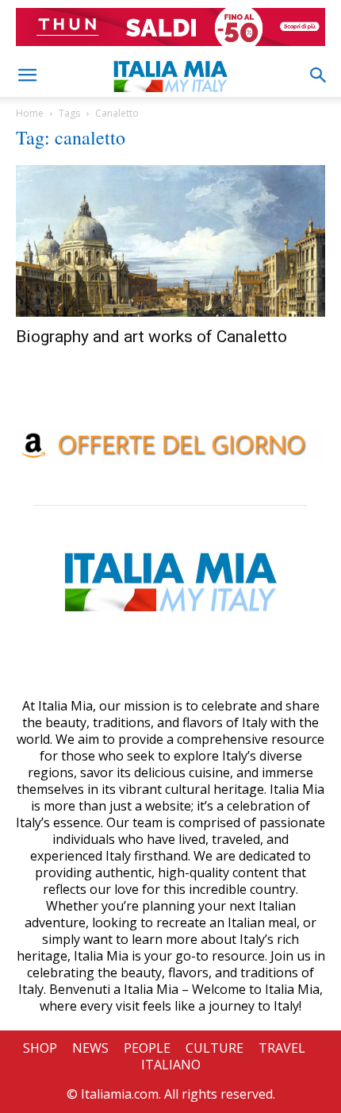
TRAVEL (282, 1048)
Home (30, 113)
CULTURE (214, 1048)
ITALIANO (171, 1064)
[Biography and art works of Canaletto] (170, 241)
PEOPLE (147, 1048)
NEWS (90, 1048)
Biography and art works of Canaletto (151, 336)
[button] (27, 75)
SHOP (40, 1048)
